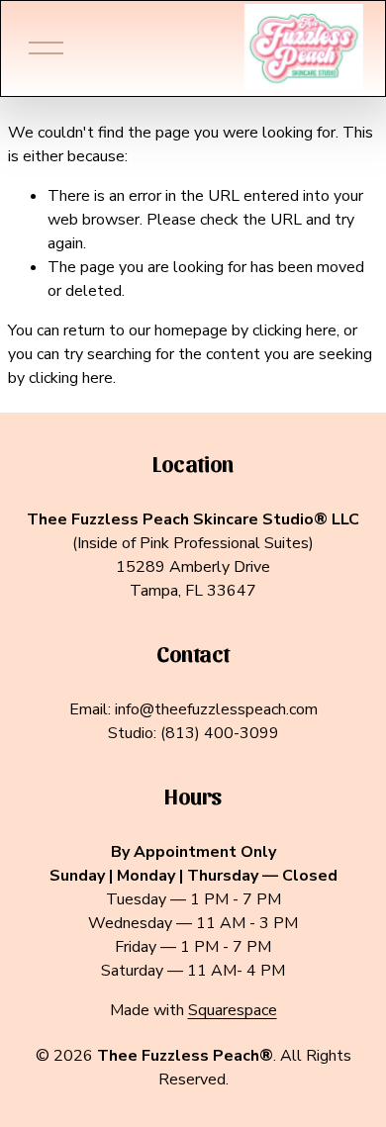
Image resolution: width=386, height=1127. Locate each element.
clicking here (294, 330)
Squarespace (232, 1010)
